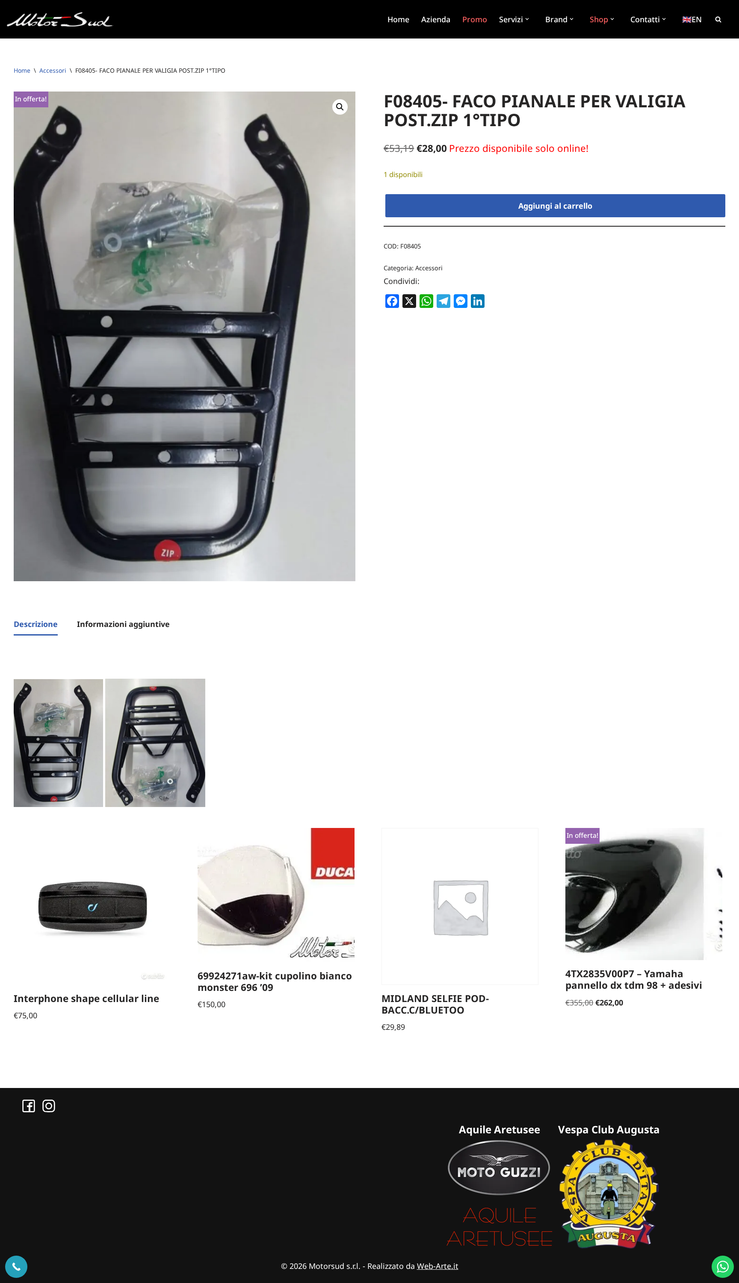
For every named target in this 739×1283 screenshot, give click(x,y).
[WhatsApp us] (723, 1267)
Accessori (52, 70)
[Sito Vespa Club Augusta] (609, 1246)
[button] (528, 19)
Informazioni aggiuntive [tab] (123, 624)
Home (398, 19)
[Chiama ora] (16, 1267)
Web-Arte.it (437, 1266)
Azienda (435, 19)
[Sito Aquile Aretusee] (499, 1246)
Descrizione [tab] (36, 624)
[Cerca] (718, 19)
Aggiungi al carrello (555, 206)
